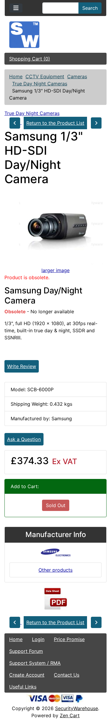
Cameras (77, 76)
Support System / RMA (35, 663)
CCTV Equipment (44, 76)
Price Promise (69, 639)
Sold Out (55, 505)
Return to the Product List (55, 123)
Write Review (21, 366)
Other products (55, 570)
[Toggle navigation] (15, 8)
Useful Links (22, 687)
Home (15, 76)
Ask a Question (24, 439)
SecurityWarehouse (76, 708)
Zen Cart (70, 715)
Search (90, 8)
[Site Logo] (55, 34)
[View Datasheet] (56, 599)
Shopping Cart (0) (29, 59)
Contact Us (66, 675)
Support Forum (26, 651)
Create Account (26, 675)
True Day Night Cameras (39, 84)
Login (38, 639)
